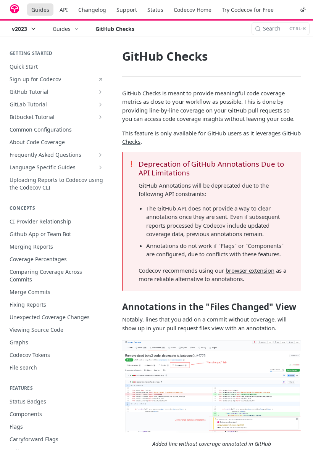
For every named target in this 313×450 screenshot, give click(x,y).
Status (155, 9)
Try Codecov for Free (248, 9)
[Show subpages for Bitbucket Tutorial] (100, 117)
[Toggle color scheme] (303, 9)
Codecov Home (192, 9)
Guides (40, 9)
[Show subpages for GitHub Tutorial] (100, 92)
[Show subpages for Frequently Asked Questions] (100, 155)
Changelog (92, 9)
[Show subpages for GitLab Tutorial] (100, 104)
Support (126, 9)
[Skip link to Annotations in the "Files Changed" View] (117, 307)
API (64, 9)
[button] (211, 386)
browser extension (250, 270)
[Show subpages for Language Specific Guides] (100, 167)
